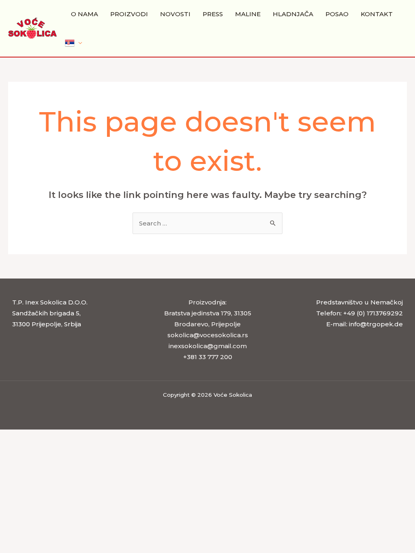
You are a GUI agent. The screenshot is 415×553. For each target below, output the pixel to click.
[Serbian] (73, 42)
